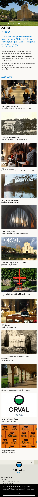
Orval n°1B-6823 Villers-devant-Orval (10, 480)
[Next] (34, 13)
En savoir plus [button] (29, 489)
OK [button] (19, 493)
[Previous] (4, 13)
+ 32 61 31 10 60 (7, 483)
